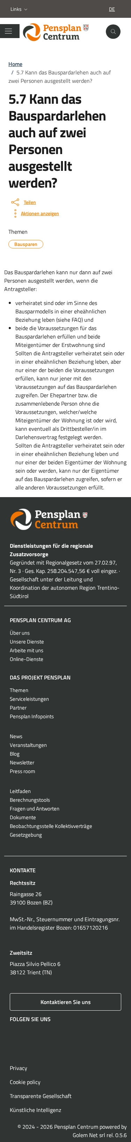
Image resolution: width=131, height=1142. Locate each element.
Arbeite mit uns (26, 650)
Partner (18, 708)
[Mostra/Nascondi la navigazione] (8, 31)
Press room (22, 771)
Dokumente (23, 817)
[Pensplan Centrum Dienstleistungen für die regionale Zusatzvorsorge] (61, 31)
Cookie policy (25, 1082)
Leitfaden (20, 791)
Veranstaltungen (28, 745)
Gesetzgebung (26, 835)
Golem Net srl (89, 1135)
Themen (19, 690)
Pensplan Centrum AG (40, 620)
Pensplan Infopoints (32, 716)
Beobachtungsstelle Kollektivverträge (51, 826)
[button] (19, 9)
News (16, 736)
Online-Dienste (26, 659)
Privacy (18, 1068)
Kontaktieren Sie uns (66, 1002)
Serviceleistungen (29, 699)
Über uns (20, 633)
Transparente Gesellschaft (41, 1096)
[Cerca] (113, 31)
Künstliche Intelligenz (35, 1110)
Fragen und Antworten (34, 809)
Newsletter (22, 762)
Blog (15, 754)
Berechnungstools (30, 800)
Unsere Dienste (27, 642)
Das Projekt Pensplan (40, 677)
